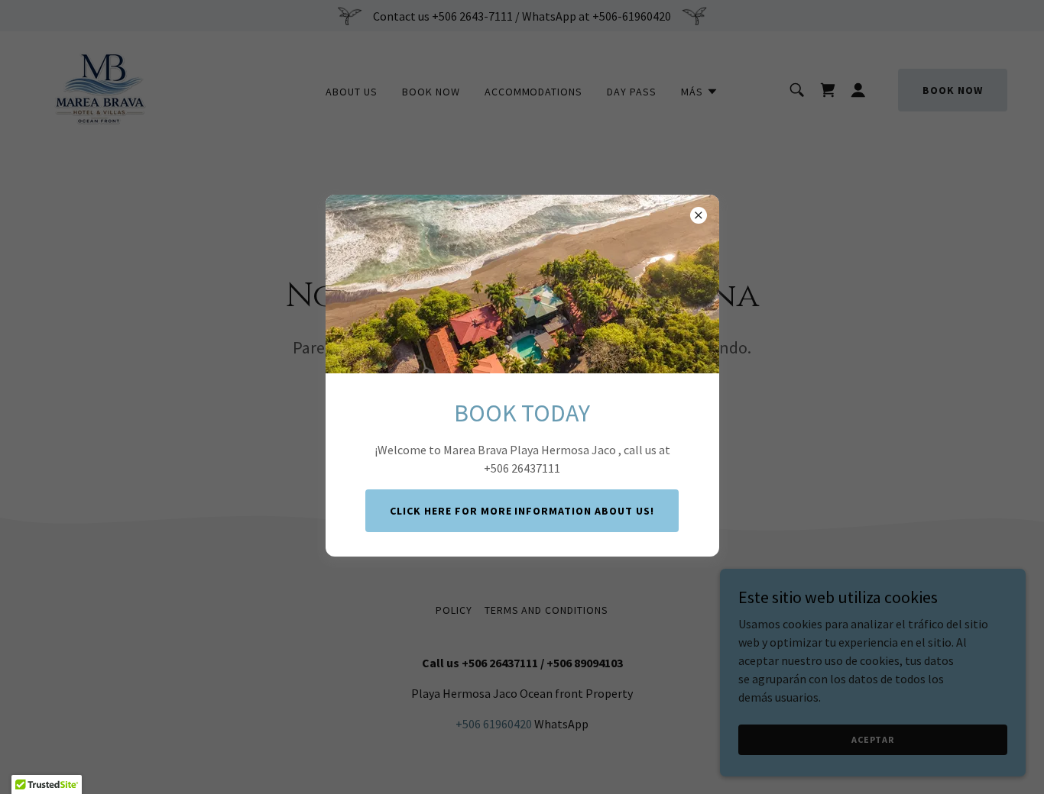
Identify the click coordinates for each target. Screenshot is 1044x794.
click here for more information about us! (522, 511)
